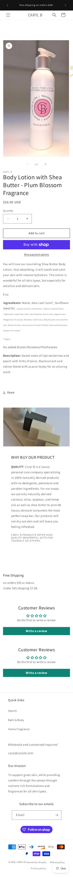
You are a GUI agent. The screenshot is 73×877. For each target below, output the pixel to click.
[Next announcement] (65, 5)
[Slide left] (27, 164)
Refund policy (57, 862)
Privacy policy (38, 868)
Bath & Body (16, 720)
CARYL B (21, 862)
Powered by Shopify (36, 862)
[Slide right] (45, 164)
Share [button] (11, 392)
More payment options (36, 254)
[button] (8, 15)
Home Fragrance (19, 729)
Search (12, 711)
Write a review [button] (36, 631)
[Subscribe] (56, 815)
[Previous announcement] (7, 5)
